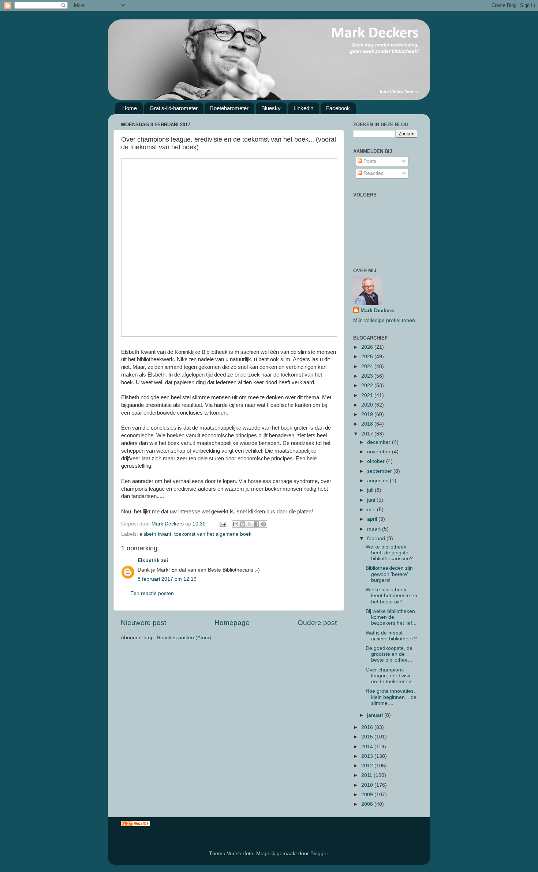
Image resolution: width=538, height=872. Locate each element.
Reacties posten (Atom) (184, 637)
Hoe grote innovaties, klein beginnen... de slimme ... (391, 697)
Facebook (338, 108)
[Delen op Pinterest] (263, 524)
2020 (367, 405)
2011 (367, 775)
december (379, 442)
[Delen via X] (249, 524)
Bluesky (271, 108)
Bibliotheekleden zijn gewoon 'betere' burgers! (389, 574)
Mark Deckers (377, 310)
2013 (367, 756)
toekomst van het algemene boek (212, 534)
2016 (367, 727)
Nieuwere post (143, 622)
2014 (367, 746)
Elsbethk (149, 560)
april (372, 519)
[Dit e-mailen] (235, 524)
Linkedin (303, 108)
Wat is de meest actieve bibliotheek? (391, 635)
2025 (367, 356)
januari (375, 715)
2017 (367, 434)
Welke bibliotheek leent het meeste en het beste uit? (391, 595)
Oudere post (317, 622)
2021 (367, 395)
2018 (367, 424)
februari (376, 538)
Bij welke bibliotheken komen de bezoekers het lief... (391, 617)
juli (371, 490)
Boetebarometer (229, 108)
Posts (369, 161)
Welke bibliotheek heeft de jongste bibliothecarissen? (389, 552)
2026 (367, 347)
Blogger (319, 853)
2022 (367, 385)
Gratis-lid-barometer (174, 108)
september (380, 471)
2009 (367, 794)
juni (372, 500)
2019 (367, 414)
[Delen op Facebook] (256, 524)
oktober (376, 461)
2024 (367, 366)
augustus (378, 480)
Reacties (373, 173)
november (379, 451)
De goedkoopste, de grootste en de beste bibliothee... (389, 654)
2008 (367, 804)
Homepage (232, 622)
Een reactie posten (152, 593)
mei (372, 509)
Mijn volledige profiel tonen (384, 320)
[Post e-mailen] (222, 524)
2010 (367, 785)
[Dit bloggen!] (242, 524)
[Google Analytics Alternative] (135, 824)
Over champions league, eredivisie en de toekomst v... (390, 675)
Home (129, 108)
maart (374, 529)
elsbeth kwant (155, 534)
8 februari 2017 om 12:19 (167, 579)
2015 (367, 737)
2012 (367, 765)
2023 (367, 376)
